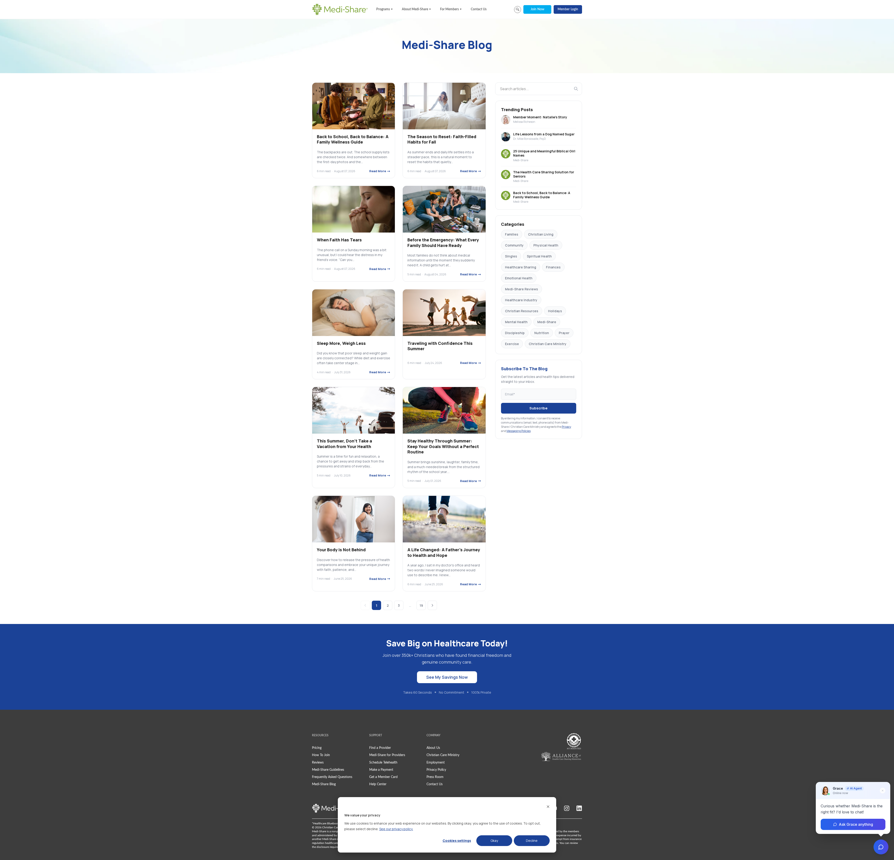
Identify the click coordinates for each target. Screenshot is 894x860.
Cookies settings (457, 840)
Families (511, 234)
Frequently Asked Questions (332, 777)
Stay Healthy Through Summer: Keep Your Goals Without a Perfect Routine (443, 446)
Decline (532, 840)
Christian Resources (521, 311)
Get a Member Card (383, 777)
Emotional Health (518, 278)
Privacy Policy (436, 769)
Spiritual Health (539, 256)
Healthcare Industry (521, 300)
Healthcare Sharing (520, 267)
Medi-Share (546, 322)
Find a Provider (380, 748)
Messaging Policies (519, 431)
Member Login (568, 9)
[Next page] (432, 605)
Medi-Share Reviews (521, 289)
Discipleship (515, 333)
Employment (436, 762)
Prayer (564, 333)
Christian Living (540, 234)
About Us (433, 748)
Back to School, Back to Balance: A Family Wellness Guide (353, 139)
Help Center (377, 784)
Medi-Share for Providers (387, 755)
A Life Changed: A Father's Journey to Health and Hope (443, 552)
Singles (511, 256)
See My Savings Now (447, 677)
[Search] (576, 89)
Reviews (318, 762)
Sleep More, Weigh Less (341, 343)
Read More (377, 171)
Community (514, 245)
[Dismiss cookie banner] (548, 806)
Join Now (537, 9)
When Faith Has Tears (339, 240)
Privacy (566, 427)
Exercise (512, 344)
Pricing (317, 748)
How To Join (321, 755)
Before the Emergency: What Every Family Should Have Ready (443, 242)
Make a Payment (381, 769)
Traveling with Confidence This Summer (440, 345)
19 (421, 605)
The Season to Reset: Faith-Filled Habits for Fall (441, 139)
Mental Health (516, 322)
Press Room (435, 777)
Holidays (555, 311)
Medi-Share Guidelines (328, 769)
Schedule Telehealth (383, 762)
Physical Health (545, 245)
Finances (553, 267)
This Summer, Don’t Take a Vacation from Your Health (344, 443)
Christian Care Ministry (547, 344)
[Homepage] (340, 9)
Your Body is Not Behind (341, 549)
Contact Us (479, 9)
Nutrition (541, 333)
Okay (494, 840)
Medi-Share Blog (324, 784)
